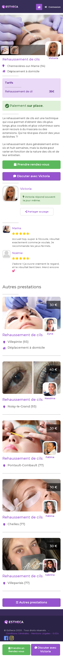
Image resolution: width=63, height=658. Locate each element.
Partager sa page (37, 211)
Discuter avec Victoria (33, 176)
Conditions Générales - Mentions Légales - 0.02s (32, 633)
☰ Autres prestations (31, 602)
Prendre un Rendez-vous (16, 650)
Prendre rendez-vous (32, 164)
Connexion (54, 7)
